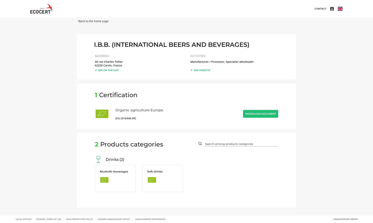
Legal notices (23, 219)
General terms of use (48, 219)
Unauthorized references (150, 219)
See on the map (108, 70)
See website (202, 70)
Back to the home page (94, 21)
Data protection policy (79, 219)
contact (320, 9)
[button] (340, 9)
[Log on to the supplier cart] (332, 9)
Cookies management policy (114, 219)
